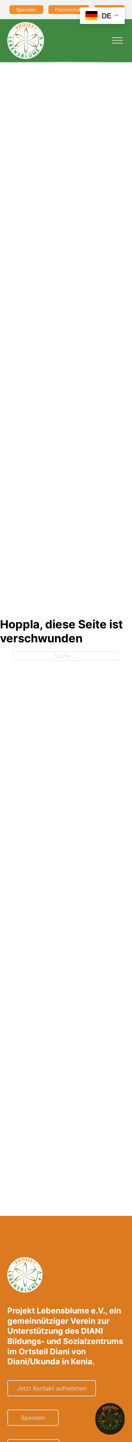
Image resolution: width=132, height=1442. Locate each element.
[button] (110, 1419)
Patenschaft (68, 10)
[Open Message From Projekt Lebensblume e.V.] (110, 1419)
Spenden (26, 10)
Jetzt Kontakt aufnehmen (52, 1388)
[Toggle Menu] (117, 40)
